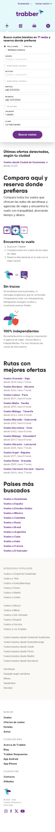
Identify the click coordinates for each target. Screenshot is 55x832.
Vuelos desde (26, 162)
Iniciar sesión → (44, 3)
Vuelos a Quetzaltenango (17, 583)
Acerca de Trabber (15, 744)
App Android (11, 758)
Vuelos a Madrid (12, 592)
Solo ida (28, 46)
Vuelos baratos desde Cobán (19, 646)
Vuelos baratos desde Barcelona (21, 660)
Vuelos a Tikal (11, 578)
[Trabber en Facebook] (11, 812)
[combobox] (27, 58)
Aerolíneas (9, 669)
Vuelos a (15, 498)
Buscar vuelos (27, 134)
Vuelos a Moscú (12, 605)
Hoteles (8, 726)
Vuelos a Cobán (12, 597)
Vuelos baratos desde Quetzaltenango (24, 641)
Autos (7, 731)
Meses (7, 678)
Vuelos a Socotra (13, 624)
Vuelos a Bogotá (12, 619)
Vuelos (17, 378)
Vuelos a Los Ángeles (15, 629)
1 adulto (9, 114)
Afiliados (9, 781)
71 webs (43, 37)
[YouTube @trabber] (22, 812)
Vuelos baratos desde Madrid (19, 656)
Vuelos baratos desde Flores (19, 651)
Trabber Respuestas (16, 754)
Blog (6, 749)
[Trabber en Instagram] (6, 812)
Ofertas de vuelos (14, 722)
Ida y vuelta (12, 46)
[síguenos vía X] (16, 812)
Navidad (8, 687)
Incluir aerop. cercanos (17, 66)
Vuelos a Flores (12, 587)
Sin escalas (12, 106)
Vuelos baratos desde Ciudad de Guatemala (27, 637)
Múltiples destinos (16, 50)
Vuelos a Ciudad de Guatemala (20, 573)
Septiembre (10, 683)
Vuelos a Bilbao (12, 610)
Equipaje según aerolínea (17, 673)
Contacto (9, 776)
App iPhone (10, 763)
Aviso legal (8, 805)
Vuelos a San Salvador (16, 614)
